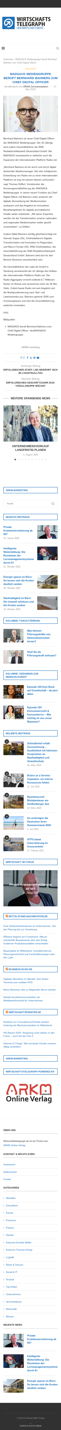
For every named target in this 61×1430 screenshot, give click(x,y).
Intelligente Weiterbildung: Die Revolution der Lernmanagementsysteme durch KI (18, 555)
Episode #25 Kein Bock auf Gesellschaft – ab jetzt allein (42, 690)
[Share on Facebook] (27, 357)
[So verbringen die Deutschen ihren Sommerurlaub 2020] (13, 823)
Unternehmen (13, 1294)
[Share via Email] (38, 357)
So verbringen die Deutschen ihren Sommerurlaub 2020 (39, 822)
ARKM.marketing (31, 347)
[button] (6, 433)
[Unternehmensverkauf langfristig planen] (30, 423)
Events (9, 1212)
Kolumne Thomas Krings (19, 1249)
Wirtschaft (11, 1309)
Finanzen (11, 1220)
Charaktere (12, 1205)
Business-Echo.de (20, 969)
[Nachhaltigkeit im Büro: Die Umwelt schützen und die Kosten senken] (47, 603)
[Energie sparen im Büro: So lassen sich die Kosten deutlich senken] (47, 582)
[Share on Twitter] (31, 357)
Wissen (10, 1316)
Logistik (10, 1257)
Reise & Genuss (14, 1264)
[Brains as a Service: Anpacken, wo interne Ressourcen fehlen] (13, 780)
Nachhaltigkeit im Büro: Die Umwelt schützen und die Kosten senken (18, 602)
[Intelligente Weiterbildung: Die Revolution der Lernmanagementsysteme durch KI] (47, 553)
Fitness (10, 1227)
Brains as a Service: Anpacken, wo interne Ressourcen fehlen (40, 779)
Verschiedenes (14, 1301)
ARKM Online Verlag (14, 1145)
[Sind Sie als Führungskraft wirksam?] (13, 657)
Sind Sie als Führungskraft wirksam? (41, 653)
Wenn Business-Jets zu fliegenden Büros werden (29, 989)
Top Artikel (11, 1286)
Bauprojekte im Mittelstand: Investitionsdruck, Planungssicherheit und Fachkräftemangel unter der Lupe (29, 954)
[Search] (57, 48)
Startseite (8, 59)
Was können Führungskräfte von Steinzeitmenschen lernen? (38, 636)
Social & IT (11, 1272)
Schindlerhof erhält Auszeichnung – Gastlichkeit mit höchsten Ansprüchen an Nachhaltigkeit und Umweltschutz (42, 752)
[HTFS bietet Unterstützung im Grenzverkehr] (13, 844)
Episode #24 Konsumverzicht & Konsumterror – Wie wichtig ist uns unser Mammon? (39, 714)
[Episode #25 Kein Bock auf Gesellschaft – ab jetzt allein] (13, 692)
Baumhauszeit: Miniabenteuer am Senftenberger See (38, 800)
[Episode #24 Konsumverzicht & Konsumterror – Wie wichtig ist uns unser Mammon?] (13, 712)
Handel (10, 1235)
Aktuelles (11, 1198)
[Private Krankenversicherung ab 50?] (47, 532)
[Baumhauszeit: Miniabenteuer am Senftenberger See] (13, 802)
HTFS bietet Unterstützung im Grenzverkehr (37, 843)
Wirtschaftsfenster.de (25, 1012)
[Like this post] (24, 357)
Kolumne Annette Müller (19, 1242)
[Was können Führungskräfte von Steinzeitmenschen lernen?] (13, 635)
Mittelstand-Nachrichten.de (28, 916)
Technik (10, 1279)
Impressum (9, 1164)
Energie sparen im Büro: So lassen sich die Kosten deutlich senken (18, 580)
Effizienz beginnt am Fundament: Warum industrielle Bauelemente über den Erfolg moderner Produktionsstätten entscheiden (25, 940)
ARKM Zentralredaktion (35, 86)
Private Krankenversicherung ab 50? (18, 531)
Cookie (7, 1179)
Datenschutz (10, 1172)
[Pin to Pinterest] (34, 357)
